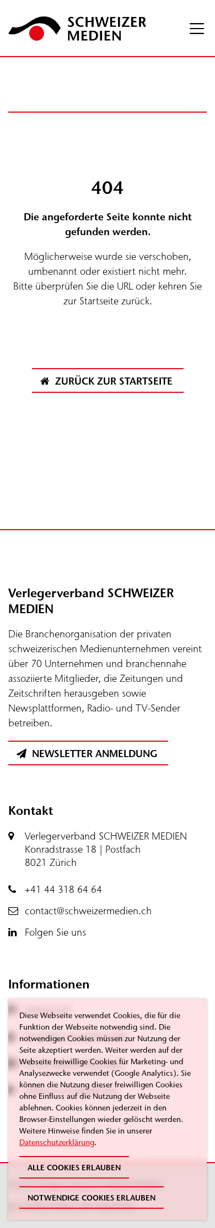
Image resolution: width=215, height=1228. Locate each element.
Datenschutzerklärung (56, 1142)
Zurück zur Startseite (112, 381)
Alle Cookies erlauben (74, 1168)
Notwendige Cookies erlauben (91, 1198)
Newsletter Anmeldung (93, 753)
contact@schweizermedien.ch (88, 911)
